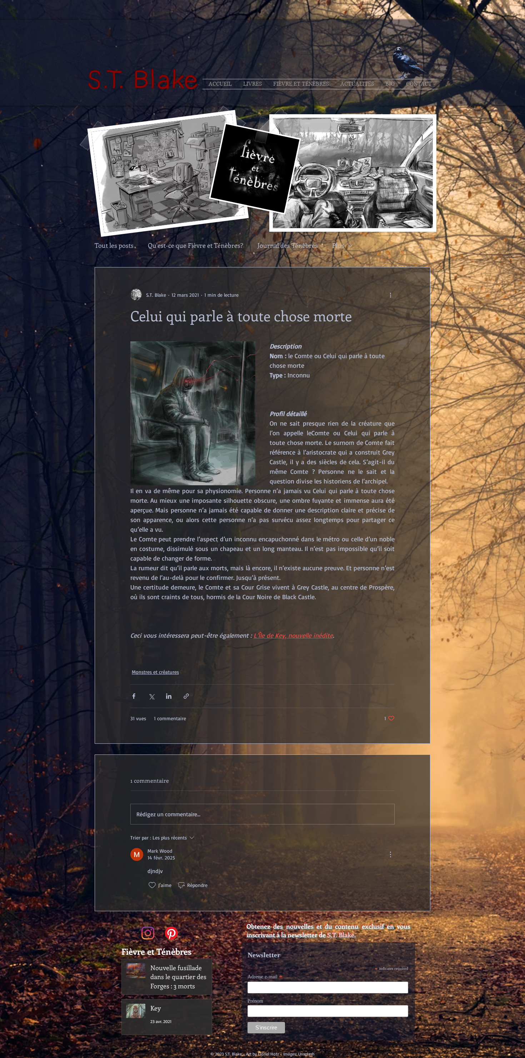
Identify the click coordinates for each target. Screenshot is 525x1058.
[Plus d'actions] (390, 294)
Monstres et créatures (155, 672)
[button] (421, 246)
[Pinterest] (171, 933)
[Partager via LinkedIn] (168, 696)
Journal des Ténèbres (288, 245)
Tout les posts (114, 245)
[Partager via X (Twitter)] (151, 696)
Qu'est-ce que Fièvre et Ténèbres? (195, 245)
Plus (338, 245)
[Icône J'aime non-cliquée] (152, 885)
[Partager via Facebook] (133, 696)
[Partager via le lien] (186, 696)
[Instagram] (147, 933)
